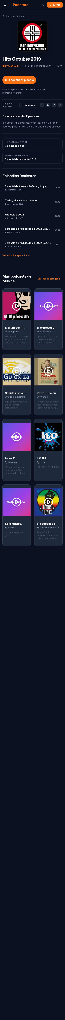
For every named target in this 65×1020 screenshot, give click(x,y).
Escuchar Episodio (21, 80)
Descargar (30, 105)
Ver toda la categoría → (50, 278)
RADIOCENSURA (10, 65)
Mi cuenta (55, 4)
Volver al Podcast (15, 16)
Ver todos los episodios (14, 255)
